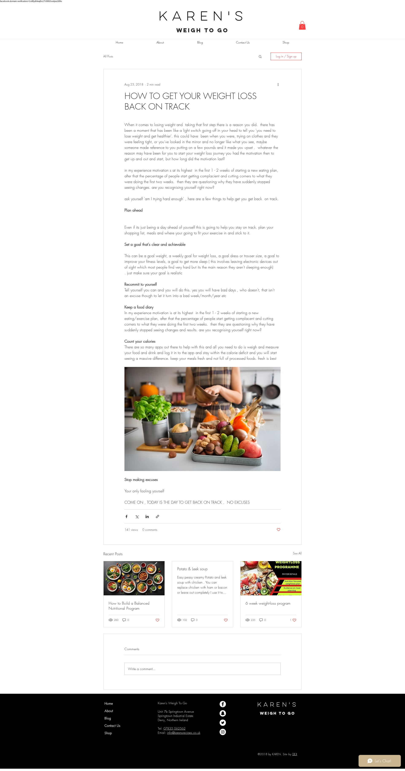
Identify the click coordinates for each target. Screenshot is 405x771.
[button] (302, 25)
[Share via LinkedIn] (147, 516)
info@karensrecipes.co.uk (183, 733)
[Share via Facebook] (126, 516)
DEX (294, 754)
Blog (107, 718)
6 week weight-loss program (268, 603)
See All (297, 553)
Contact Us (112, 725)
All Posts (108, 56)
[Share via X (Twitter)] (137, 516)
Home (108, 703)
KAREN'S (202, 17)
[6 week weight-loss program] (270, 578)
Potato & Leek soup (192, 568)
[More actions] (278, 84)
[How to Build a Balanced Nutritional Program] (134, 578)
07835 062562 (174, 728)
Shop (108, 733)
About (108, 711)
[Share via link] (157, 516)
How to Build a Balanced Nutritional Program (129, 606)
